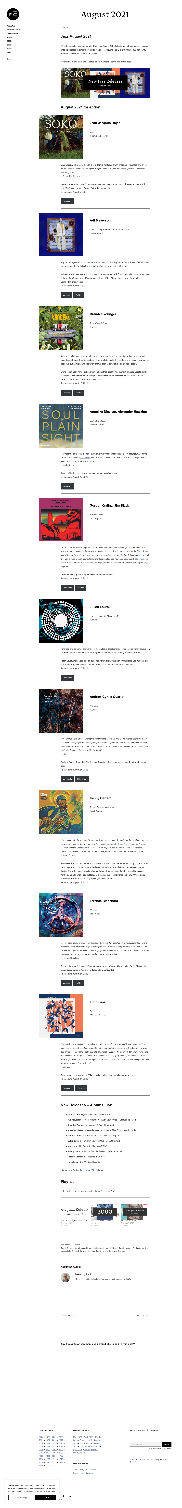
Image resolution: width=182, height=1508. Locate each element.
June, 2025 (84, 1447)
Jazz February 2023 (128, 1221)
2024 (54, 1437)
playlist (97, 1191)
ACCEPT (45, 1498)
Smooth (89, 1473)
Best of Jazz (13, 14)
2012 (54, 1447)
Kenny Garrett (96, 1251)
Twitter (79, 295)
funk (111, 356)
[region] (32, 1491)
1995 (61, 1459)
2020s (9, 41)
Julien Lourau (85, 1251)
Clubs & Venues (12, 33)
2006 (41, 1453)
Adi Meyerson (72, 1248)
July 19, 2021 (68, 28)
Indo (82, 1473)
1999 (61, 1456)
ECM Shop (81, 779)
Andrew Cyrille (99, 1248)
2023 (61, 1437)
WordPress (61, 1494)
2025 (48, 1437)
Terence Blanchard (109, 1251)
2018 (41, 1443)
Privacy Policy (153, 1460)
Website (66, 295)
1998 (41, 1459)
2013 (48, 1447)
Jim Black (75, 1251)
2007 (61, 1450)
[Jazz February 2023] (135, 1212)
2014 (41, 1447)
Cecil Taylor (85, 458)
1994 (41, 1462)
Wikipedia (67, 779)
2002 (41, 1456)
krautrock (143, 559)
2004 (54, 1453)
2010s (9, 45)
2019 (61, 1440)
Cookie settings (21, 1498)
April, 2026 (88, 1437)
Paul (88, 1274)
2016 (54, 1443)
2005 (48, 1453)
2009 (48, 1450)
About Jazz (11, 26)
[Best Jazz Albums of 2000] (105, 1212)
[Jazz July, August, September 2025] (74, 1212)
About (133, 1460)
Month (77, 1245)
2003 (61, 1453)
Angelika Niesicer (112, 1248)
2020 (54, 1440)
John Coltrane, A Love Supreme (124, 844)
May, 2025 (95, 1447)
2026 (41, 1437)
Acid (75, 1470)
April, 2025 (77, 1450)
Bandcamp (67, 201)
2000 (54, 1456)
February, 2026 (86, 1440)
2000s (9, 49)
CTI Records (92, 649)
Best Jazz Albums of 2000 (101, 1221)
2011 (61, 1447)
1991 (61, 1462)
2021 (72, 1245)
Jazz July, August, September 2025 (74, 1221)
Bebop (81, 1470)
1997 (48, 1459)
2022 (41, 1440)
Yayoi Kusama (93, 262)
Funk (94, 1470)
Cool (88, 1470)
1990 (41, 1465)
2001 (48, 1456)
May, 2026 (77, 1437)
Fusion (75, 1473)
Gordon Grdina (138, 1248)
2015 (61, 1443)
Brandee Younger (125, 1248)
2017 (48, 1443)
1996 (54, 1459)
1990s (9, 52)
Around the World (14, 30)
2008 (54, 1450)
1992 (54, 1462)
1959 (51, 1465)
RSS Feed (68, 1494)
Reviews (10, 37)
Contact (141, 1460)
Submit (166, 1444)
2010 (41, 1450)
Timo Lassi (121, 1251)
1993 (48, 1462)
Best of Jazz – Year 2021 (84, 1170)
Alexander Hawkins (85, 1248)
